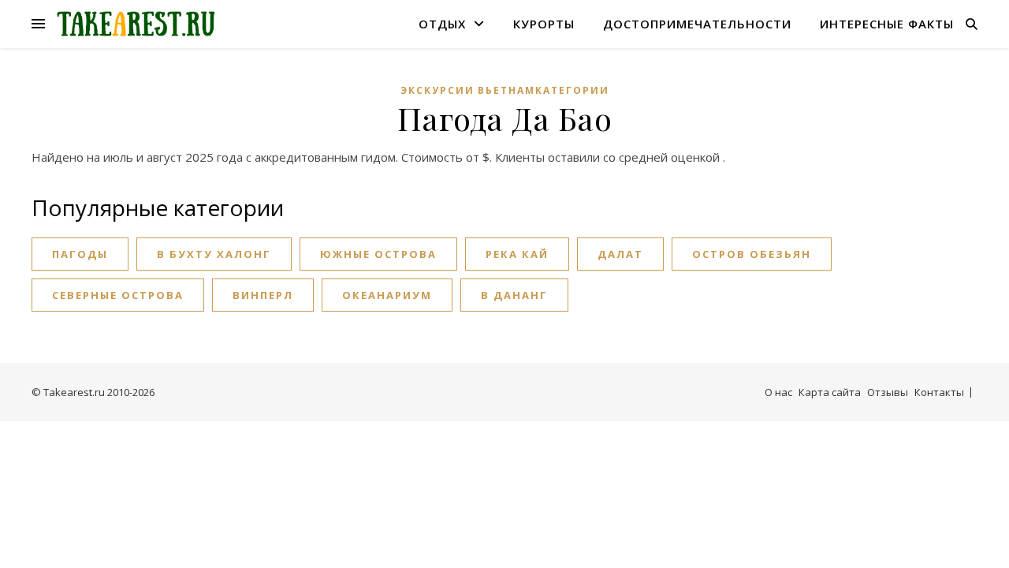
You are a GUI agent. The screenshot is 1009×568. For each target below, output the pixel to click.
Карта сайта (830, 392)
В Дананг (514, 295)
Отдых (442, 24)
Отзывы (887, 392)
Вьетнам (506, 90)
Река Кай (517, 254)
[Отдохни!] (135, 24)
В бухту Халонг (214, 254)
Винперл (263, 295)
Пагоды (80, 254)
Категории (572, 90)
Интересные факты (887, 24)
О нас (778, 392)
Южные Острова (378, 254)
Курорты (544, 24)
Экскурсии (437, 90)
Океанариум (387, 295)
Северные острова (118, 295)
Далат (620, 254)
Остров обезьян (751, 254)
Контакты (939, 392)
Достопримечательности (697, 24)
